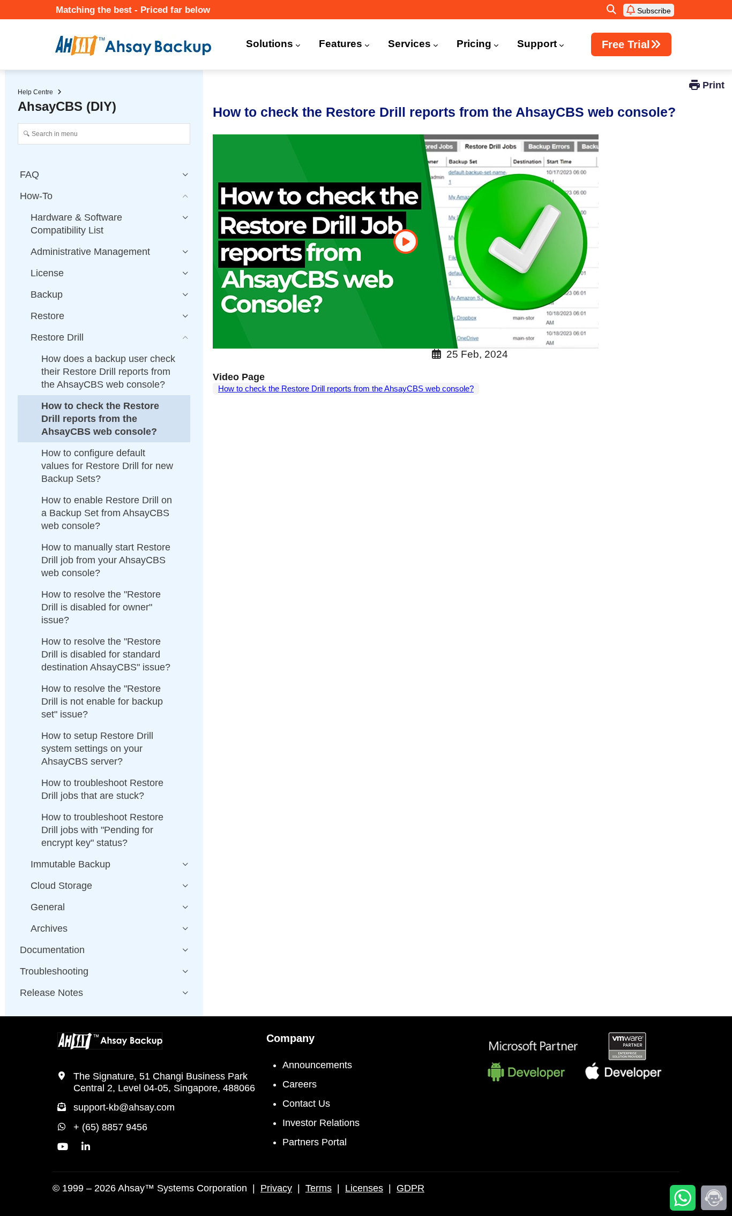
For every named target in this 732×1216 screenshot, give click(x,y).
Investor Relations (321, 1122)
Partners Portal (314, 1142)
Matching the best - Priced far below (133, 10)
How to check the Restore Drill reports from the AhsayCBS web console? (346, 388)
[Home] (140, 45)
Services (409, 43)
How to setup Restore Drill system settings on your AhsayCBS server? (97, 748)
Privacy (276, 1188)
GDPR (410, 1188)
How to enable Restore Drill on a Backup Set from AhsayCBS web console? (106, 513)
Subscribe (653, 10)
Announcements (317, 1065)
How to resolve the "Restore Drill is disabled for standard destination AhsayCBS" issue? (105, 654)
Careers (299, 1084)
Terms (318, 1188)
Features (340, 43)
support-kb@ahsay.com (124, 1107)
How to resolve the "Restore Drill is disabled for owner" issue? (101, 607)
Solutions (269, 43)
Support (537, 43)
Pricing (474, 43)
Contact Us (306, 1103)
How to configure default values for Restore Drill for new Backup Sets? (107, 466)
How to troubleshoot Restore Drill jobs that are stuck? (102, 789)
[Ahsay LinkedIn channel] (85, 1147)
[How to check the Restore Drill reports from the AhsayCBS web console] (405, 241)
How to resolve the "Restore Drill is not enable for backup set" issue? (102, 701)
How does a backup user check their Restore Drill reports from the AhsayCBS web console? (108, 371)
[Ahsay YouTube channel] (62, 1147)
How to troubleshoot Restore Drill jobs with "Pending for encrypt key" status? (102, 830)
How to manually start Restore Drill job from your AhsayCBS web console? (105, 560)
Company (290, 1038)
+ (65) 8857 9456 (110, 1127)
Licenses (364, 1188)
